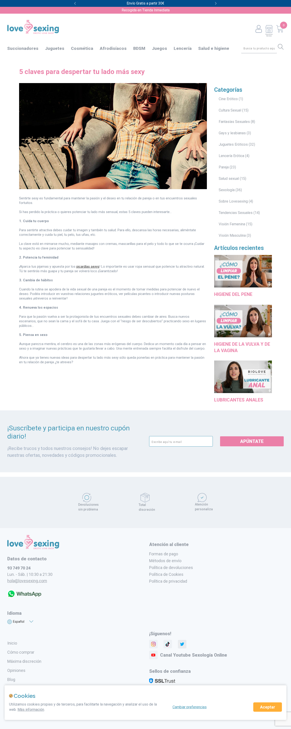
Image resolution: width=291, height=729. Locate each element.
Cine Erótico (228, 99)
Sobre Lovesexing (233, 201)
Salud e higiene (213, 48)
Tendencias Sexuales (236, 213)
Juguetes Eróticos (233, 144)
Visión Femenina (232, 224)
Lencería (183, 48)
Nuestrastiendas (269, 35)
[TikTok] (167, 644)
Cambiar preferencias (190, 707)
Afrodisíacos (113, 48)
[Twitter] (182, 644)
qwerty (216, 3)
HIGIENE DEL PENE (233, 294)
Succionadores (22, 48)
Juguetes (54, 48)
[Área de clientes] (258, 29)
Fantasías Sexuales (234, 121)
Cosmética (82, 48)
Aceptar (267, 707)
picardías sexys (87, 266)
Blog (11, 679)
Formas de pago (163, 553)
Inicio (12, 643)
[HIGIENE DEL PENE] (243, 288)
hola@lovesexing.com (27, 580)
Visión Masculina (232, 235)
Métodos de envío (165, 560)
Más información (31, 709)
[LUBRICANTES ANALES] (243, 393)
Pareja (224, 167)
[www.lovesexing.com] (33, 548)
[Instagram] (153, 644)
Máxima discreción (24, 661)
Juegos (159, 48)
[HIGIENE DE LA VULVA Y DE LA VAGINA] (243, 338)
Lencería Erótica (231, 156)
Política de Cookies (166, 574)
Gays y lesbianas (232, 133)
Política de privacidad (168, 581)
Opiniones (16, 670)
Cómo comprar (20, 652)
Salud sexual (229, 178)
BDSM (139, 48)
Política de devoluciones (171, 567)
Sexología (227, 190)
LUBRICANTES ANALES (238, 400)
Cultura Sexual (230, 110)
